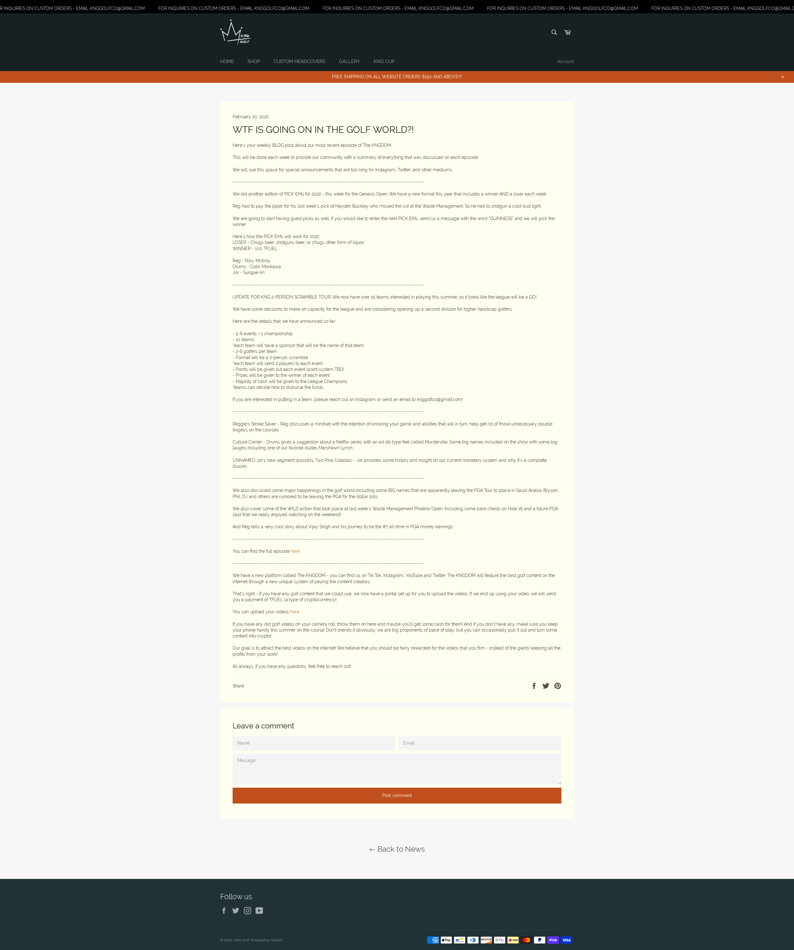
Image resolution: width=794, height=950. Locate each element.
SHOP (254, 61)
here (295, 551)
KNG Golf (241, 940)
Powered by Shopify (267, 940)
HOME (227, 61)
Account (565, 61)
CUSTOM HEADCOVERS (299, 61)
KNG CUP (384, 61)
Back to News (400, 848)
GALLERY (349, 61)
